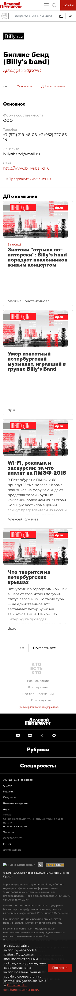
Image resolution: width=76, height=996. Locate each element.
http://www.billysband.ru (26, 168)
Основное (24, 86)
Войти (68, 5)
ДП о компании (53, 86)
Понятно (60, 968)
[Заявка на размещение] (70, 16)
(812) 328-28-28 (13, 838)
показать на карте (15, 826)
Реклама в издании (15, 803)
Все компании (38, 681)
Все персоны (38, 687)
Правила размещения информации (38, 707)
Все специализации (38, 694)
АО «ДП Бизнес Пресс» (18, 779)
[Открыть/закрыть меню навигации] (46, 5)
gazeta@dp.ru (12, 849)
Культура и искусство (22, 70)
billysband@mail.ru (21, 154)
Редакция (9, 791)
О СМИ (7, 785)
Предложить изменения (30, 179)
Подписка (9, 797)
